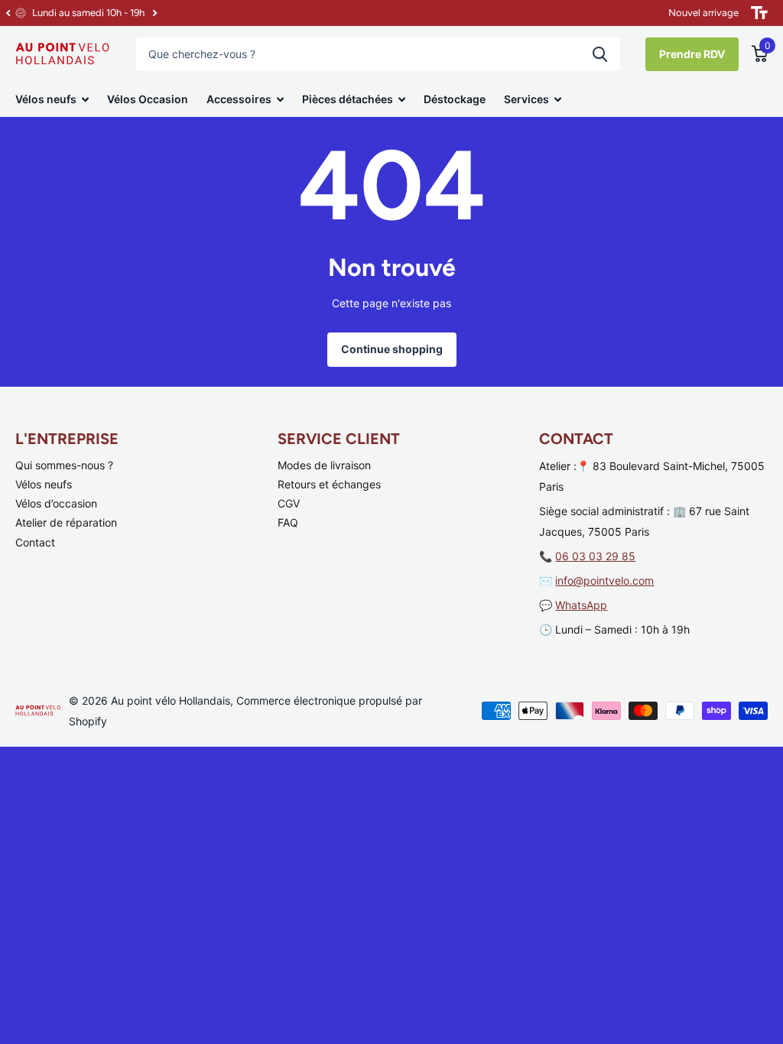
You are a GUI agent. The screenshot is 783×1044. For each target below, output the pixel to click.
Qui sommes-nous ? (64, 465)
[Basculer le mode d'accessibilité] (759, 13)
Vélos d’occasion (56, 503)
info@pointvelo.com (604, 580)
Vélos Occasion (147, 98)
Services (526, 98)
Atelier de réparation (66, 522)
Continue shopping (392, 348)
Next (154, 13)
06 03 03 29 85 (595, 556)
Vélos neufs (45, 98)
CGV (289, 503)
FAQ (288, 522)
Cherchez (600, 54)
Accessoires (238, 98)
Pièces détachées (347, 98)
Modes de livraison (324, 465)
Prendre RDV (692, 53)
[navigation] (7, 13)
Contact (35, 542)
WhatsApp (581, 604)
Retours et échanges (329, 484)
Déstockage (455, 98)
